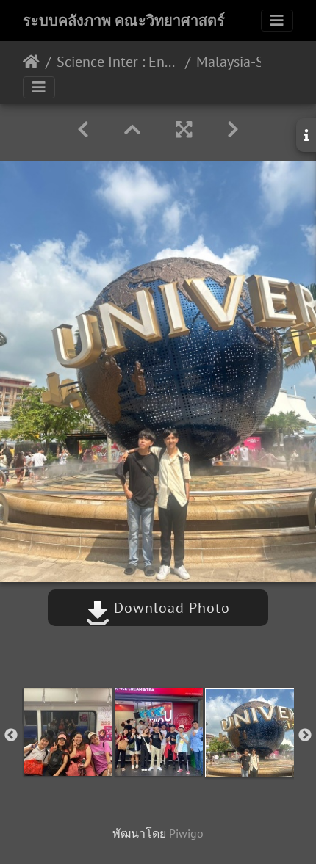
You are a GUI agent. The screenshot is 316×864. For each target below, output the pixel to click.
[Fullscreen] (183, 129)
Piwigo (186, 833)
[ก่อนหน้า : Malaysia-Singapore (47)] (83, 129)
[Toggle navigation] (277, 21)
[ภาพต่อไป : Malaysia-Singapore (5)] (232, 129)
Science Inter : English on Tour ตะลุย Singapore (118, 61)
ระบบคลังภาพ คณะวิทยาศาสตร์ (124, 20)
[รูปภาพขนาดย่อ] (132, 129)
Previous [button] (11, 735)
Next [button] (305, 735)
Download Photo (169, 607)
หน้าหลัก (31, 62)
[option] (67, 732)
